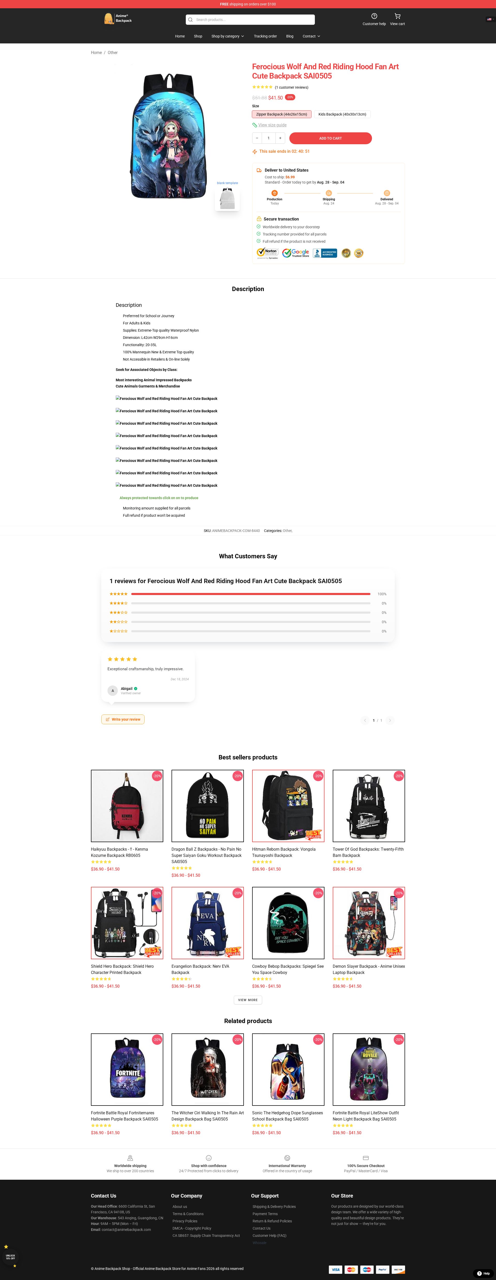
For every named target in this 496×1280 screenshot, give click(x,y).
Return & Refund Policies (272, 1221)
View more (248, 1000)
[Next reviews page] (390, 720)
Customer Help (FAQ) (269, 1235)
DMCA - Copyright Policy (192, 1228)
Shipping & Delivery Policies (274, 1207)
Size (255, 106)
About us (180, 1207)
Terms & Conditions (188, 1214)
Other (113, 52)
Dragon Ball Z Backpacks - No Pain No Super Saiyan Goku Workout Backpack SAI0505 (207, 855)
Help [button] (487, 1273)
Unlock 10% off (10, 1257)
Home (96, 52)
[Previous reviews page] (365, 720)
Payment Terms (265, 1214)
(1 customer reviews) (291, 87)
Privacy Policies (185, 1221)
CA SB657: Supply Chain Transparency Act (206, 1235)
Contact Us (261, 1228)
